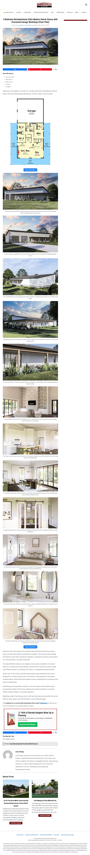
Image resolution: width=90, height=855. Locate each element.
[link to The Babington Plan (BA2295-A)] (45, 789)
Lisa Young (20, 25)
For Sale (69, 12)
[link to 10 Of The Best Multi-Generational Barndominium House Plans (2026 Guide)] (16, 789)
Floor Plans (27, 12)
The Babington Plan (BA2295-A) (45, 800)
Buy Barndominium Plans (31, 834)
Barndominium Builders (46, 834)
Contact (83, 12)
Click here (43, 703)
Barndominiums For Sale (67, 834)
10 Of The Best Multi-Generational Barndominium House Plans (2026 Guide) (16, 803)
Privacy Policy (20, 834)
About (77, 12)
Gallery (18, 12)
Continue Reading (16, 823)
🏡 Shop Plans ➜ (9, 12)
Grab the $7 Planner (28, 724)
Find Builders (60, 12)
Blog (52, 12)
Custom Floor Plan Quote (41, 12)
